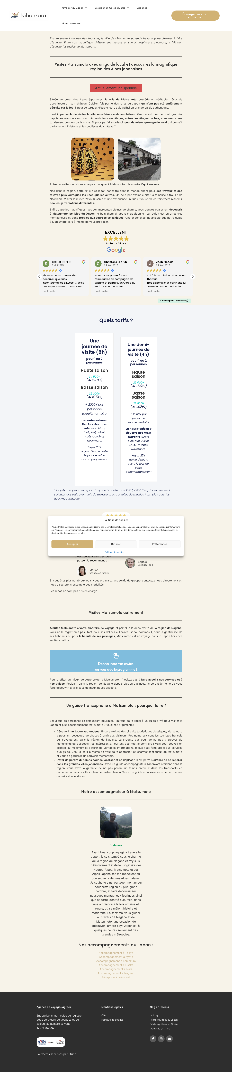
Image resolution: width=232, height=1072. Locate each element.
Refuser (116, 544)
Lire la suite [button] (49, 291)
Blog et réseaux (159, 1007)
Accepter (72, 544)
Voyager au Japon (72, 8)
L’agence (142, 8)
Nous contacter (71, 23)
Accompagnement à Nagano (116, 973)
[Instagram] (161, 1038)
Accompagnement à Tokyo (116, 952)
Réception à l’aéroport (116, 977)
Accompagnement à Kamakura (116, 961)
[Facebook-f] (153, 1038)
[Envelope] (169, 1038)
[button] (116, 88)
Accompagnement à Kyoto (116, 957)
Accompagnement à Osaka (116, 965)
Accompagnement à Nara (116, 969)
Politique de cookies (114, 552)
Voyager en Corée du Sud (110, 8)
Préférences (159, 544)
